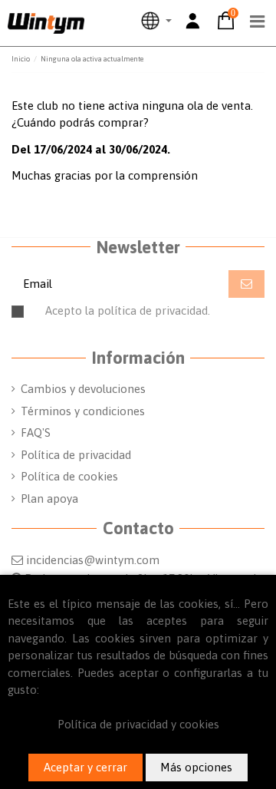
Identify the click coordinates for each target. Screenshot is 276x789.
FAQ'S (36, 432)
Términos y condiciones (83, 411)
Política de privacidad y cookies (138, 724)
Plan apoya (49, 498)
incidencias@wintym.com (92, 559)
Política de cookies (69, 476)
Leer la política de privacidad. (169, 317)
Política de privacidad (76, 454)
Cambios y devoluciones (83, 388)
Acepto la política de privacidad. (146, 317)
